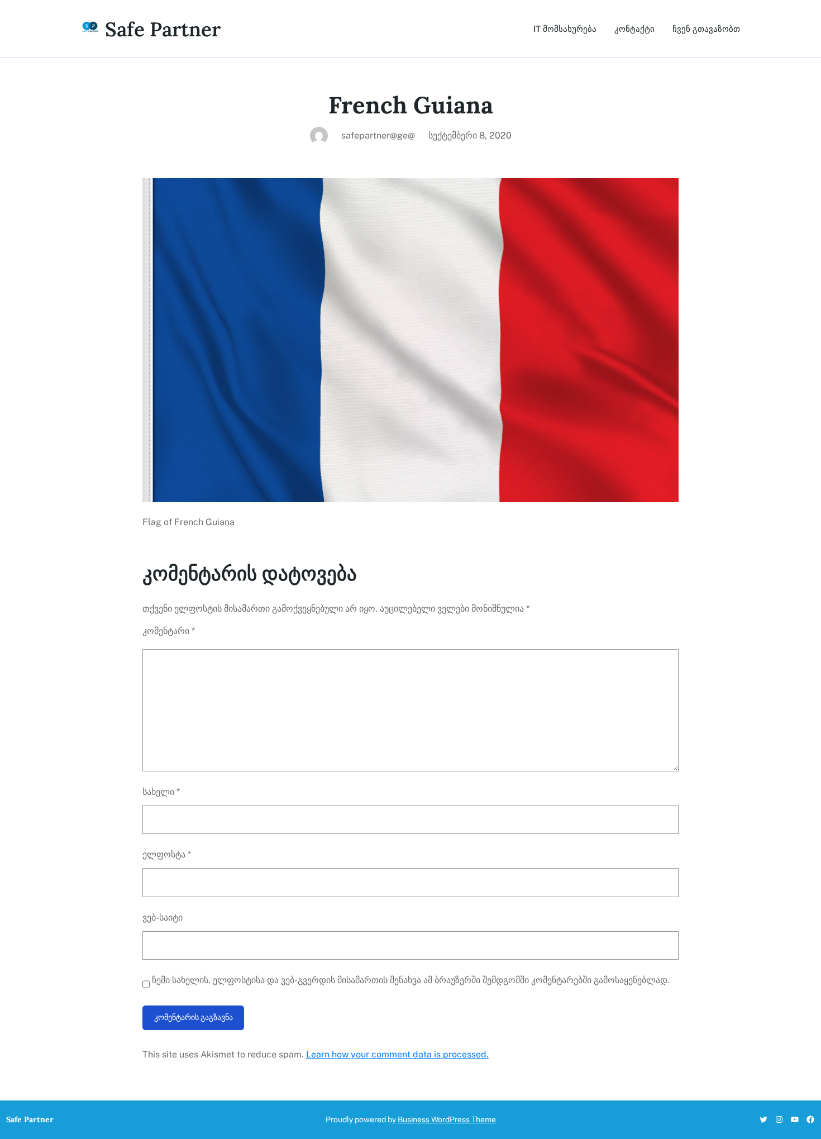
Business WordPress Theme (447, 1119)
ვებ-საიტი (162, 917)
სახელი (161, 792)
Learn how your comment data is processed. (397, 1054)
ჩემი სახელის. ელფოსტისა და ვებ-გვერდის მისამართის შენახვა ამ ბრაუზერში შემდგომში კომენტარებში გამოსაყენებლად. (411, 980)
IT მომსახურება (564, 28)
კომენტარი (168, 631)
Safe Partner (163, 29)
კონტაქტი (634, 28)
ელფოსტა (166, 854)
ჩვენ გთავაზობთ (706, 28)
